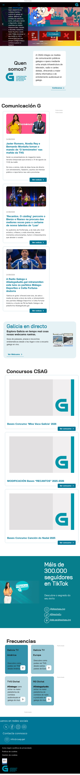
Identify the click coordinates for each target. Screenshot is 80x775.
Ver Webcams (14, 354)
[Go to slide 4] (46, 43)
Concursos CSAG (27, 371)
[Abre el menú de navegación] (3, 4)
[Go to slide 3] (42, 43)
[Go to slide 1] (34, 43)
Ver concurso (65, 428)
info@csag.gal (18, 738)
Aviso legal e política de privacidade (17, 747)
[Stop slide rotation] (30, 43)
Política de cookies (9, 751)
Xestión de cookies (9, 754)
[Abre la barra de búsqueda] (19, 4)
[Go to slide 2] (38, 43)
